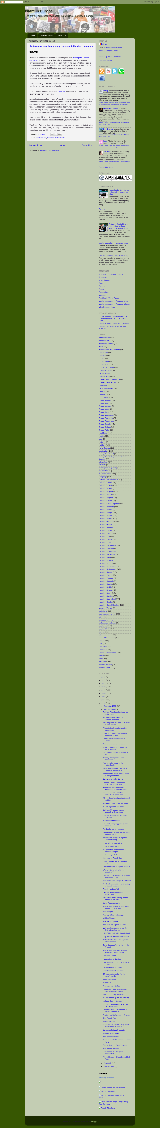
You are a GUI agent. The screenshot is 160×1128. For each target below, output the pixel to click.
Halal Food (103, 433)
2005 (104, 703)
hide (100, 439)
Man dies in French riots (112, 858)
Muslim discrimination (111, 821)
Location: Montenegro (107, 566)
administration (104, 338)
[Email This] (51, 134)
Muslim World (104, 629)
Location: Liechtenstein (108, 545)
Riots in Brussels (109, 979)
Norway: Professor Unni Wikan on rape (114, 256)
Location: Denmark (106, 507)
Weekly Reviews (105, 665)
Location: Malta (105, 557)
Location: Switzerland (107, 599)
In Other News (46, 35)
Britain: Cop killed (110, 855)
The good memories (111, 1037)
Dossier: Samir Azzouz (107, 382)
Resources (103, 277)
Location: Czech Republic (109, 504)
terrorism (102, 662)
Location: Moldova (106, 560)
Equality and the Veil (111, 889)
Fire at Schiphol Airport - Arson (115, 1045)
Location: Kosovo (105, 539)
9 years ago (124, 104)
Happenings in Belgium (112, 959)
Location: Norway (105, 572)
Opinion (102, 632)
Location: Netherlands (56, 138)
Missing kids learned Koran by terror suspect (115, 748)
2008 (104, 693)
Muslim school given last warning (116, 998)
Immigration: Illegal (106, 454)
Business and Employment (109, 350)
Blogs (101, 283)
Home (32, 35)
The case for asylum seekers (114, 925)
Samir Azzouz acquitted (112, 903)
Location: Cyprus (105, 501)
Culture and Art (105, 370)
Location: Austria (105, 486)
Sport (101, 659)
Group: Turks (104, 430)
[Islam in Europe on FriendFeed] (102, 80)
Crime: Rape (104, 361)
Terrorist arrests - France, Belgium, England (113, 718)
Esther (104, 44)
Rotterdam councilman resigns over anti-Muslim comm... (115, 990)
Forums (102, 209)
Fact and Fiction (109, 956)
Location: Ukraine (106, 602)
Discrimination (104, 376)
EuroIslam (107, 983)
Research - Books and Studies (111, 274)
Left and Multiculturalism (108, 480)
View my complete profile (108, 50)
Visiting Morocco (109, 918)
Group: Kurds (104, 412)
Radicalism (103, 647)
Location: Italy (104, 536)
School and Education (107, 653)
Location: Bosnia (105, 495)
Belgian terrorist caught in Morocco (117, 880)
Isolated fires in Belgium (112, 1001)
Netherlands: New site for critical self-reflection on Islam (119, 192)
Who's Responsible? (111, 1033)
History (101, 442)
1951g (105, 91)
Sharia (101, 656)
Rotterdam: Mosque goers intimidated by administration (115, 788)
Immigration (103, 451)
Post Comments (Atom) (49, 150)
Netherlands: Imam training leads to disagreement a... (116, 775)
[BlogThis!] (54, 134)
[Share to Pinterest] (61, 134)
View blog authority (106, 1078)
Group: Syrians (105, 427)
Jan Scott (107, 151)
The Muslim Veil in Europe (109, 298)
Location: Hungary (106, 527)
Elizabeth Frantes (110, 109)
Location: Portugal (106, 578)
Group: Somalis (105, 424)
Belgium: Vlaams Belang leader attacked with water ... (115, 899)
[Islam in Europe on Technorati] (121, 74)
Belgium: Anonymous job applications (112, 893)
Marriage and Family (107, 614)
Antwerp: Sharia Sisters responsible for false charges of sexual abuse (118, 226)
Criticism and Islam (106, 367)
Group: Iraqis (104, 409)
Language (103, 477)
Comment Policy (105, 61)
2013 (104, 677)
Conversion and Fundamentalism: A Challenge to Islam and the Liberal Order (113, 318)
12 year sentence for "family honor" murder (114, 975)
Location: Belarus (105, 489)
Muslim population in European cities (113, 243)
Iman (105, 141)
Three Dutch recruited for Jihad (115, 803)
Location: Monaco (106, 563)
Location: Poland (105, 575)
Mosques (102, 295)
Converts (102, 356)
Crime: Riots (103, 364)
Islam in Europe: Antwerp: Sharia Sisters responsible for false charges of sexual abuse (114, 103)
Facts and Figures (106, 388)
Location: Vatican (105, 608)
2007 (104, 697)
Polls (100, 644)
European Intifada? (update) (114, 1030)
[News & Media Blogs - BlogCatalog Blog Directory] (115, 1104)
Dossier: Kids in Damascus (109, 379)
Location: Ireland (105, 533)
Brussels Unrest (109, 1021)
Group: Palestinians (106, 421)
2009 (104, 690)
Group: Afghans (105, 400)
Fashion (102, 391)
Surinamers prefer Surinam (113, 779)
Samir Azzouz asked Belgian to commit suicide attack (115, 769)
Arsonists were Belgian (112, 986)
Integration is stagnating (112, 843)
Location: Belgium (106, 492)
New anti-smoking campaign (114, 744)
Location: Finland (105, 515)
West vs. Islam (104, 668)
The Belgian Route (110, 921)
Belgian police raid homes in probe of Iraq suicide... (116, 724)
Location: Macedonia (107, 554)
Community (103, 353)
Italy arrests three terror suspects (116, 937)
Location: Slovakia (106, 590)
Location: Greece (105, 524)
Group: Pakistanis (106, 418)
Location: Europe (105, 512)
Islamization (103, 471)
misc (100, 617)
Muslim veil (103, 626)
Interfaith (102, 465)
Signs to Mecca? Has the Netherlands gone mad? (113, 794)
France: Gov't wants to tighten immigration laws (115, 734)
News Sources (104, 280)
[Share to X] (56, 134)
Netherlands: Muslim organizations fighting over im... (116, 833)
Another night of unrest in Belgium (116, 1015)
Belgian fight (108, 911)
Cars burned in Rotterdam (113, 971)
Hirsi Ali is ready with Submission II (116, 933)
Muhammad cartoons (107, 623)
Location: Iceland (105, 530)
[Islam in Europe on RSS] (102, 74)
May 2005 (108, 1063)
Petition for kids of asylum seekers (116, 867)
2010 (104, 687)
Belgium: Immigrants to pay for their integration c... (115, 929)
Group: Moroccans (106, 415)
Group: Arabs (104, 403)
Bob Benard (108, 129)
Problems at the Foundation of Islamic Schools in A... (115, 1011)
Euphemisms (104, 292)
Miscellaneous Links (107, 307)
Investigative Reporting (108, 468)
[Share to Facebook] (59, 134)
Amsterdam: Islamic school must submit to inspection (116, 907)
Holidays (102, 445)
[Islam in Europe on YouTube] (108, 74)
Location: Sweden (106, 596)
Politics (101, 641)
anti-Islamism (41, 138)
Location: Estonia (105, 510)
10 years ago (114, 147)
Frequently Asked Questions (110, 57)
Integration (103, 462)
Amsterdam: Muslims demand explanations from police (115, 951)
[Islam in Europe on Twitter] (115, 74)
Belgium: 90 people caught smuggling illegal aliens (113, 811)
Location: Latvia (105, 542)
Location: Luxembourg (107, 551)
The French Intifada (111, 1048)
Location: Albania (105, 483)
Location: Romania (106, 581)
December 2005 (110, 706)
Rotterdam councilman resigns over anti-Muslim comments (61, 46)
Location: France (105, 518)
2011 (104, 683)
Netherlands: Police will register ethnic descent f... (115, 941)
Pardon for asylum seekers (113, 829)
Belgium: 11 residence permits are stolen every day (116, 876)
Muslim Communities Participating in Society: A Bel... (116, 885)
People (101, 289)
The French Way (109, 1018)
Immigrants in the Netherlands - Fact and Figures (115, 1005)
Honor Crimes (104, 448)
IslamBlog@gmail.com (113, 47)
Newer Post (35, 145)
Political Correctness (107, 638)
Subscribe (61, 35)
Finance (102, 394)
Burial (101, 347)
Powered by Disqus (106, 167)
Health (101, 436)
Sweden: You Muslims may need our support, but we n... (116, 1026)
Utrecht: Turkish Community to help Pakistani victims (115, 783)
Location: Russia (105, 584)
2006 (104, 700)
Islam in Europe (39, 11)
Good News (103, 397)
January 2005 (109, 1066)
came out (61, 91)
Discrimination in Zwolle (112, 968)
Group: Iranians (105, 406)
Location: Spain (105, 593)
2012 (104, 680)
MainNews (103, 611)
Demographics (104, 373)
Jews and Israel (105, 474)
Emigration (103, 385)
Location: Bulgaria (106, 498)
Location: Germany (106, 521)
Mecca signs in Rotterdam (113, 807)
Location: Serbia (105, 587)
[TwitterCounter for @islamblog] (112, 1087)
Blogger (94, 1122)
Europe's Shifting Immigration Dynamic (114, 323)
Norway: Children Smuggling (114, 915)
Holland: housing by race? (113, 994)
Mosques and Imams (107, 620)
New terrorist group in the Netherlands (113, 764)
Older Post (87, 145)
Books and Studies (106, 344)
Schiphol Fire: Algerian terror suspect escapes (114, 850)
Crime (101, 358)
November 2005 (110, 709)
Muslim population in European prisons (114, 304)
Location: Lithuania (106, 548)
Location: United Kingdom (109, 605)
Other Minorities (105, 635)
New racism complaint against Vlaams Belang (115, 839)
